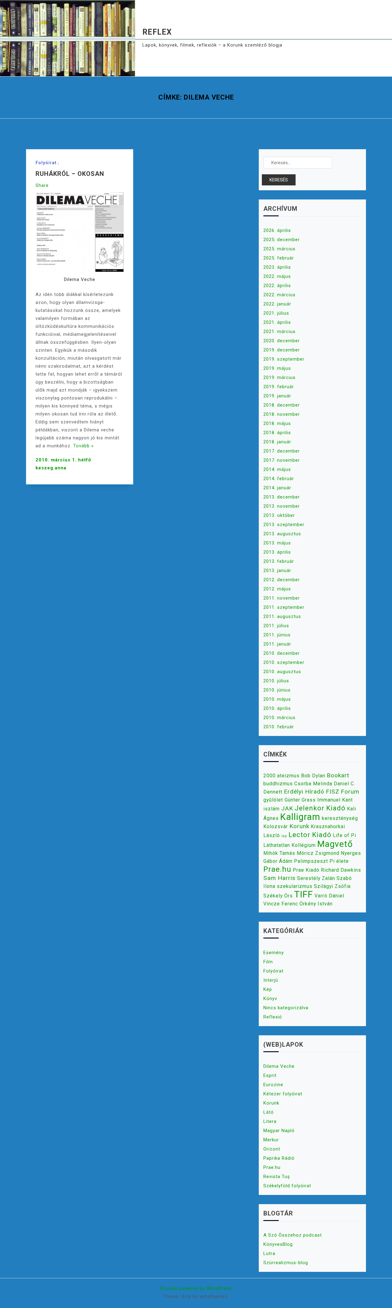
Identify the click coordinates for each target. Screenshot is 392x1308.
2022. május (277, 276)
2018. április (277, 432)
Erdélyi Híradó (304, 791)
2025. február (278, 258)
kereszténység (340, 818)
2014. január (277, 488)
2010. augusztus (282, 671)
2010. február (278, 727)
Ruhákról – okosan (70, 173)
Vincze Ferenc (280, 904)
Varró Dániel (329, 896)
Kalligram (300, 817)
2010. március (279, 717)
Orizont (271, 1149)
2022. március (279, 295)
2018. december (281, 405)
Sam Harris (279, 877)
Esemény (273, 952)
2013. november (281, 506)
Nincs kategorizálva (285, 1007)
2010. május (277, 699)
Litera (270, 1121)
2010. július (276, 681)
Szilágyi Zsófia (332, 886)
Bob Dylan (313, 776)
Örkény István (316, 904)
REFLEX (157, 32)
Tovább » (83, 446)
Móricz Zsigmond (318, 853)
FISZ (332, 791)
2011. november (281, 598)
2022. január (277, 304)
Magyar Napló (279, 1130)
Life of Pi (344, 835)
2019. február (278, 386)
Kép (267, 989)
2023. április (277, 267)
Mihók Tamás (279, 853)
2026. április (277, 230)
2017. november (281, 460)
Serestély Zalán (316, 878)
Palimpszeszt (311, 861)
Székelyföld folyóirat (287, 1186)
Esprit (270, 1075)
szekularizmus (294, 886)
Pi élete (339, 861)
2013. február (278, 561)
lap (284, 836)
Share (42, 185)
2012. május (277, 589)
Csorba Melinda (313, 784)
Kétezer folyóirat (282, 1094)
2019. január (277, 396)
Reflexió (272, 1017)
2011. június (277, 635)
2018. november (281, 414)
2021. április (277, 322)
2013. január (277, 570)
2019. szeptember (283, 359)
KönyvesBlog (278, 1244)
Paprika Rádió (279, 1158)
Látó (268, 1112)
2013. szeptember (283, 524)
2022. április (277, 285)
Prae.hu (277, 869)
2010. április (277, 708)
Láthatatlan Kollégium (289, 845)
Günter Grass (300, 800)
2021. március (279, 331)
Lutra (269, 1253)
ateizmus (288, 776)
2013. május (277, 543)
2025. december (281, 239)
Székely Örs (278, 896)
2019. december (281, 350)
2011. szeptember (283, 607)
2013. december (281, 497)
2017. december (281, 451)
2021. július (276, 313)
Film (268, 962)
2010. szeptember (283, 662)
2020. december (281, 340)
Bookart (338, 775)
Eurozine (273, 1084)
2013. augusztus (282, 533)
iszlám (271, 809)
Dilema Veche (279, 1066)
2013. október (279, 515)
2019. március (279, 377)
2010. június (277, 690)
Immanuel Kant (335, 800)
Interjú (270, 980)
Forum (350, 791)
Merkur (271, 1140)
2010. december (281, 653)
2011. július (276, 625)
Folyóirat (46, 162)
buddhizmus (278, 784)
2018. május (277, 423)
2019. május (277, 368)
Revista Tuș (276, 1176)
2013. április (277, 552)
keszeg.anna (51, 468)
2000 (269, 776)
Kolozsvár (275, 826)
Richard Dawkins (341, 870)
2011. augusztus (282, 616)
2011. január (277, 644)
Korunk (299, 826)
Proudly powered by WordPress (196, 1288)
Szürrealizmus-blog (285, 1262)
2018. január (277, 442)
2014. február (278, 478)
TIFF (303, 894)
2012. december (281, 579)
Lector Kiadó (309, 835)
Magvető (335, 844)
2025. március (279, 249)
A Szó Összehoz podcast (292, 1235)
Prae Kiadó (306, 870)
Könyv (270, 998)
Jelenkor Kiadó (320, 808)
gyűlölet (273, 800)
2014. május (277, 469)
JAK (287, 808)
